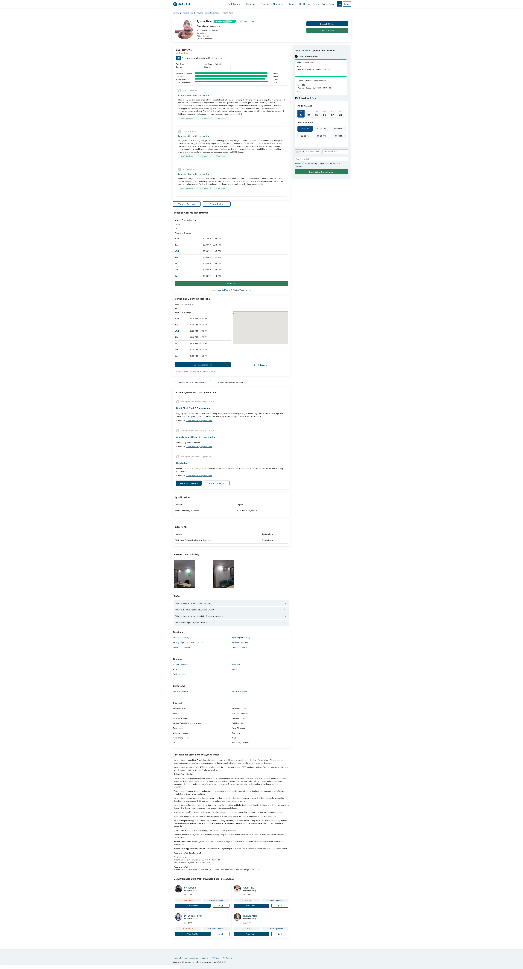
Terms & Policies (180, 958)
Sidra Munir (190, 888)
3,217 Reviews (203, 36)
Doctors (205, 958)
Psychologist (188, 13)
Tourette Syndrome (181, 665)
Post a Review (217, 204)
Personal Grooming (181, 638)
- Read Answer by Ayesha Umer (199, 421)
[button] (339, 4)
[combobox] (300, 152)
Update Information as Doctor (231, 382)
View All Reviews (186, 204)
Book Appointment (203, 365)
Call (221, 906)
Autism (234, 669)
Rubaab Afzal (250, 916)
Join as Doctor (328, 4)
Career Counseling (239, 647)
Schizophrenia (179, 674)
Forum (316, 4)
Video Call (231, 283)
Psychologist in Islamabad (208, 13)
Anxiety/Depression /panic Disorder (188, 643)
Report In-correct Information (192, 382)
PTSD (175, 669)
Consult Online (327, 24)
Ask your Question (189, 483)
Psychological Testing (241, 638)
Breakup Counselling (181, 647)
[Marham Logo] (181, 5)
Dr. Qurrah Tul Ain (193, 916)
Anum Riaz (248, 888)
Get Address (260, 365)
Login (347, 4)
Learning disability (180, 691)
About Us (194, 958)
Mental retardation (239, 691)
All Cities (215, 958)
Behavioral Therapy (240, 643)
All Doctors (227, 958)
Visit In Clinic (327, 30)
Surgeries (265, 4)
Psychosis (236, 665)
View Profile (192, 906)
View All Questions (216, 483)
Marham (176, 13)
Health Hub (304, 4)
